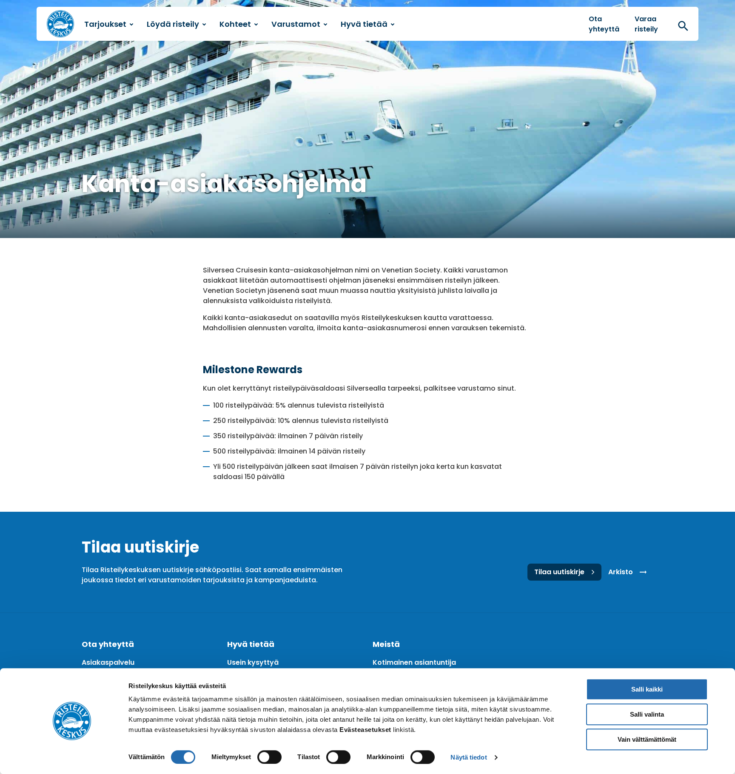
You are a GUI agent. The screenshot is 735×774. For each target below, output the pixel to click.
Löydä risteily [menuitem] (173, 24)
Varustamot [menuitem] (295, 24)
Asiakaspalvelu (108, 662)
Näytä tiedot (468, 757)
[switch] (269, 757)
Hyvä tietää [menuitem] (364, 24)
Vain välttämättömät (647, 739)
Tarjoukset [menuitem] (105, 24)
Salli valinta (647, 714)
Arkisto (620, 572)
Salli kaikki (647, 689)
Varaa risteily (646, 24)
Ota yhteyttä (604, 24)
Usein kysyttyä (253, 662)
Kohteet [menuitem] (235, 24)
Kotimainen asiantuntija (414, 662)
